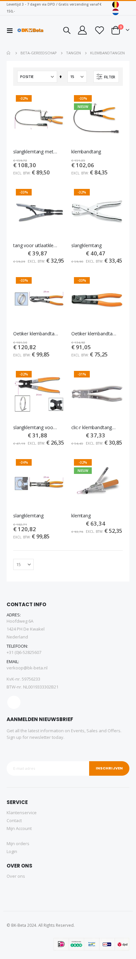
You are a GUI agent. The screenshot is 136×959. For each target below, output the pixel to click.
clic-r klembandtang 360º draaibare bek (93, 427)
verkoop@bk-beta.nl (27, 668)
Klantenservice (22, 813)
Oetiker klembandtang (35, 334)
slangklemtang (86, 245)
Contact (14, 820)
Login (12, 851)
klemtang (81, 516)
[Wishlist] (99, 30)
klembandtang (86, 152)
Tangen (73, 53)
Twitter (13, 702)
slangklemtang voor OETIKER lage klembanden (35, 427)
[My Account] (82, 30)
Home (9, 53)
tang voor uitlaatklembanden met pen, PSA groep (35, 245)
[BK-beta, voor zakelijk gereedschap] (30, 30)
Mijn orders (18, 843)
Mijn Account (19, 828)
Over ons (16, 876)
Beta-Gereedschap (38, 53)
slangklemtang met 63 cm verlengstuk (35, 152)
